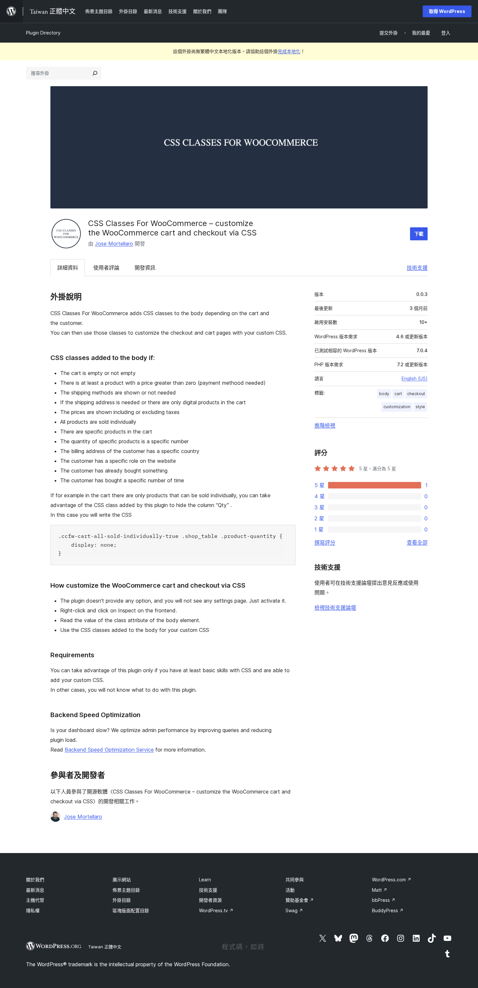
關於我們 (35, 879)
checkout (416, 393)
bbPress (383, 900)
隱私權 (33, 910)
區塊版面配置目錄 (131, 910)
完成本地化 (289, 51)
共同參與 (294, 879)
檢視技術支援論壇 (335, 607)
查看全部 (417, 542)
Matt (379, 890)
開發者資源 (210, 900)
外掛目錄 (122, 900)
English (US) (415, 378)
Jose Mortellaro (114, 243)
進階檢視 (324, 425)
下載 (418, 233)
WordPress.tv (216, 910)
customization (396, 406)
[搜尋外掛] (94, 73)
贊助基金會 (299, 900)
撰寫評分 (324, 542)
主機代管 (35, 900)
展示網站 (122, 879)
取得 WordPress (447, 11)
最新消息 (35, 890)
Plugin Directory (43, 32)
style (420, 406)
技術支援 (417, 267)
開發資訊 (145, 267)
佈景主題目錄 (126, 890)
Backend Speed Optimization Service (109, 749)
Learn (205, 879)
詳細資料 (67, 267)
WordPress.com (391, 879)
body (384, 393)
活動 (290, 890)
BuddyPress (388, 910)
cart (398, 393)
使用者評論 (106, 267)
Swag (294, 910)
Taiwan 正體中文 (104, 946)
